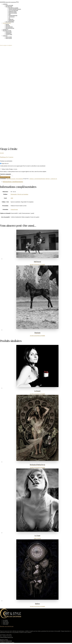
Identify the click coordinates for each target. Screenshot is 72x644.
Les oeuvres (5, 621)
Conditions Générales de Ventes (7, 642)
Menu (17, 2)
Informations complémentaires (13, 181)
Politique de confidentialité (6, 641)
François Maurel (12, 13)
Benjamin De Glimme (13, 8)
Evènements (8, 33)
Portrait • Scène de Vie (51, 178)
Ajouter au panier (5, 177)
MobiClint (11, 19)
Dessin (7, 24)
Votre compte (6, 622)
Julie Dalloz (11, 16)
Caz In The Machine (13, 10)
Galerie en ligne (7, 23)
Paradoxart (11, 20)
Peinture (8, 25)
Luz (9, 18)
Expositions (9, 32)
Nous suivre (9, 38)
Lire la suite (37, 538)
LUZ (7, 178)
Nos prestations (7, 30)
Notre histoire (9, 5)
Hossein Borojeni (12, 15)
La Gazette (5, 29)
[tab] (37, 181)
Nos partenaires (10, 21)
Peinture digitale (10, 28)
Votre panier (5, 624)
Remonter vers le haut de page (6, 626)
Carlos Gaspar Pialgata (14, 9)
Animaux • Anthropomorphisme (37, 178)
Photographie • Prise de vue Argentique (19, 194)
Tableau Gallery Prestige (9, 169)
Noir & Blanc (12, 178)
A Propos (5, 4)
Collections (9, 34)
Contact (5, 35)
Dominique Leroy (12, 11)
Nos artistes (9, 6)
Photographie (9, 26)
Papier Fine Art (5, 163)
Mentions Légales (4, 639)
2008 (12, 198)
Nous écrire (9, 37)
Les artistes (5, 620)
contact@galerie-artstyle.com (6, 637)
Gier (9, 14)
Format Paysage (14, 209)
